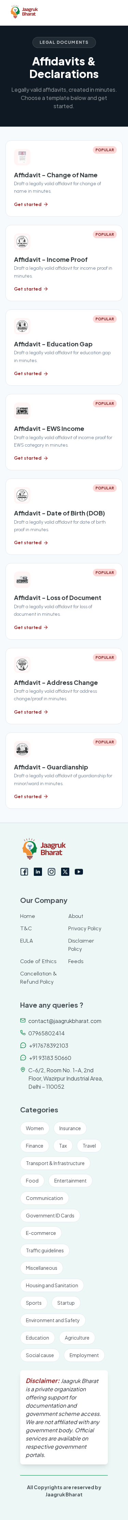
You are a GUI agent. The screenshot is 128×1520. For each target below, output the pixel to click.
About (75, 916)
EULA (26, 940)
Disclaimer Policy (81, 944)
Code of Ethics (38, 961)
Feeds (75, 961)
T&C (26, 928)
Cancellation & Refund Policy (38, 977)
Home (27, 916)
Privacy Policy (84, 928)
